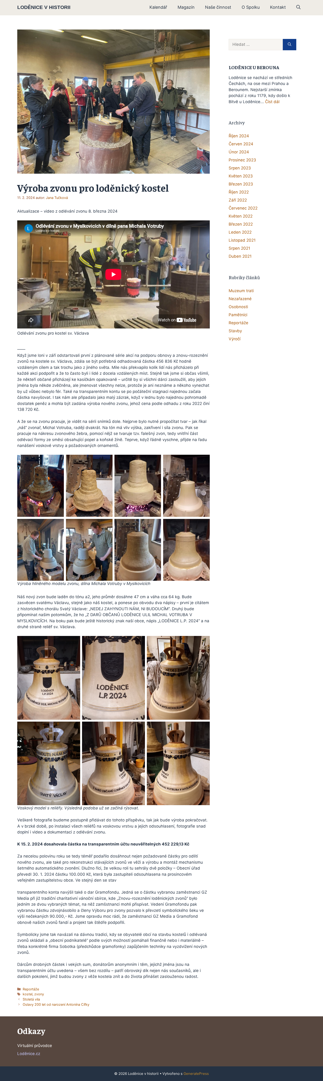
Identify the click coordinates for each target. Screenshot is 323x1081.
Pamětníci (238, 314)
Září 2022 (238, 200)
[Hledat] (289, 44)
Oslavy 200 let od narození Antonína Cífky (56, 1004)
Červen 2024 (241, 144)
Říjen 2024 (239, 136)
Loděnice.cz (28, 1053)
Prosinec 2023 (242, 160)
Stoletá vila (31, 999)
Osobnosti (238, 306)
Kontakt (278, 7)
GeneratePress (196, 1073)
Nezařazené (240, 298)
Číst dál (272, 101)
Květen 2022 (241, 216)
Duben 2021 (240, 256)
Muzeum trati (241, 290)
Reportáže (31, 989)
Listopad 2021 (242, 240)
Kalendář (158, 7)
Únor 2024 (239, 152)
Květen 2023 (241, 176)
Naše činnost (218, 7)
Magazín (186, 7)
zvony (39, 994)
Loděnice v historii (43, 7)
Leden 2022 (240, 232)
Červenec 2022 (243, 208)
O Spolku (251, 7)
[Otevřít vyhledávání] (298, 7)
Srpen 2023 (240, 168)
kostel (27, 994)
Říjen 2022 (239, 192)
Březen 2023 (241, 184)
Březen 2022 (241, 224)
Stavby (235, 330)
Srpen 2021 (239, 248)
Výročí (234, 338)
